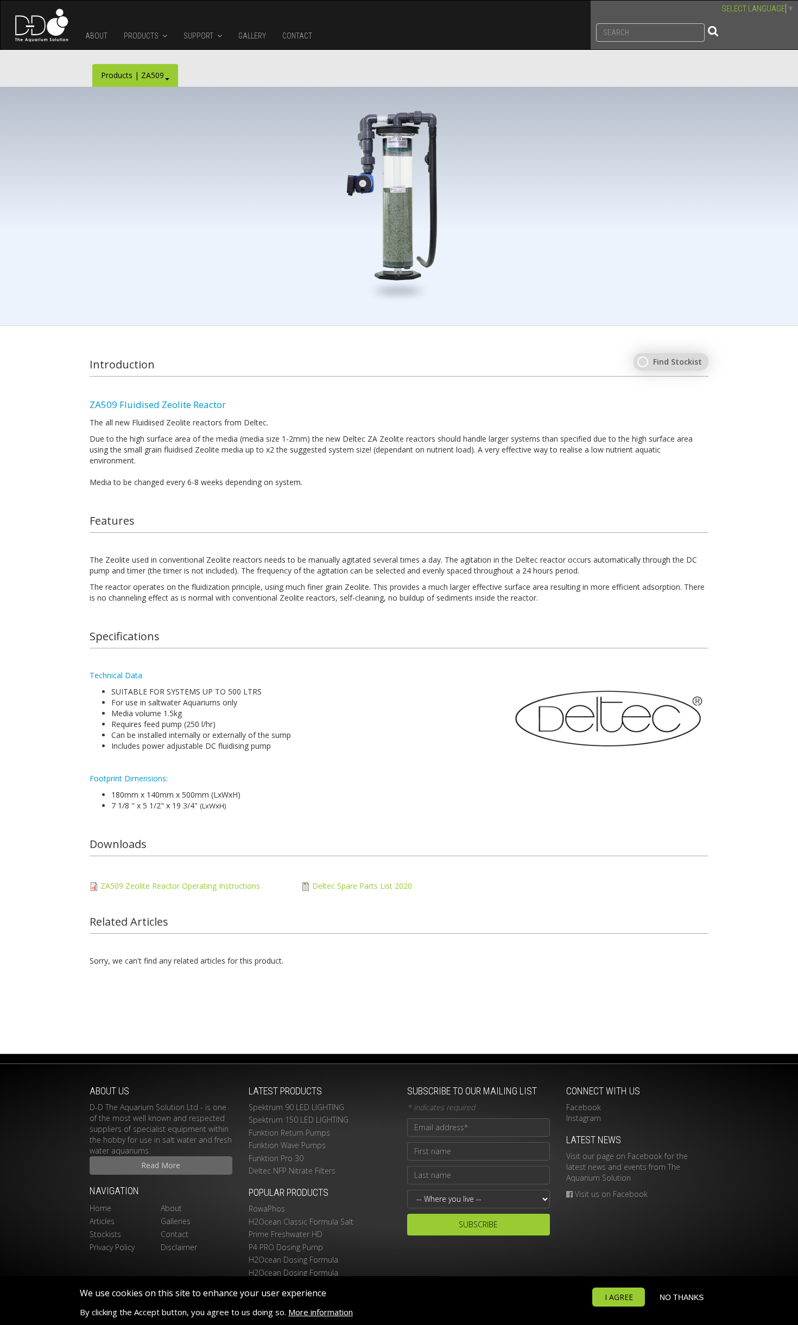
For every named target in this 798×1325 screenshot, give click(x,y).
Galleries (176, 1221)
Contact (297, 35)
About (96, 35)
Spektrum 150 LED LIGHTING (299, 1119)
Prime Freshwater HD (285, 1234)
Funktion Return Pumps (289, 1132)
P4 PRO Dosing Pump (286, 1247)
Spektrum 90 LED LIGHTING (296, 1107)
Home (100, 1208)
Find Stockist (677, 361)
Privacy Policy (112, 1247)
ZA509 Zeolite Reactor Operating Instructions (180, 886)
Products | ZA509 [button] (132, 75)
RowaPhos (267, 1208)
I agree (619, 1297)
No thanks (682, 1297)
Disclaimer (179, 1247)
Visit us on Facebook (611, 1194)
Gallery (252, 35)
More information (320, 1312)
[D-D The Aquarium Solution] (39, 25)
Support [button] (199, 35)
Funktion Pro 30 (276, 1158)
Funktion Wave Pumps (287, 1145)
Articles (102, 1221)
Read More (160, 1165)
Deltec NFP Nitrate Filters (292, 1170)
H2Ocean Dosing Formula (293, 1259)
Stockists (105, 1234)
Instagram (583, 1118)
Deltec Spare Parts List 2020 (362, 886)
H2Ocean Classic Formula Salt (301, 1221)
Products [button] (142, 35)
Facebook (583, 1107)
